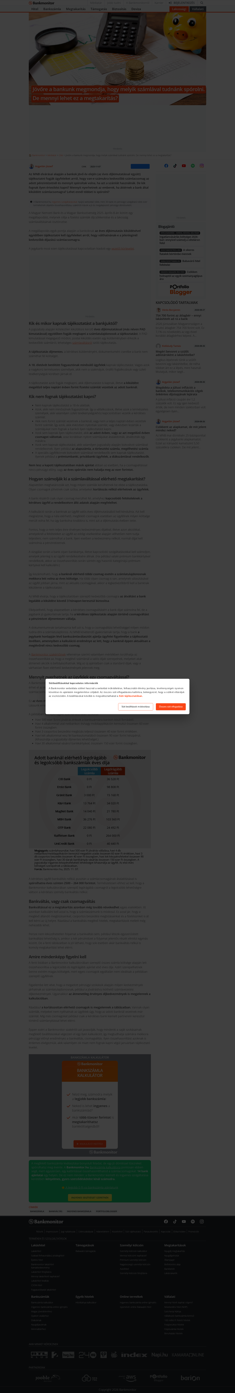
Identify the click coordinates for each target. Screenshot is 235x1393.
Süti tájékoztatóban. (131, 696)
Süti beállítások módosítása (135, 706)
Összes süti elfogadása (171, 706)
